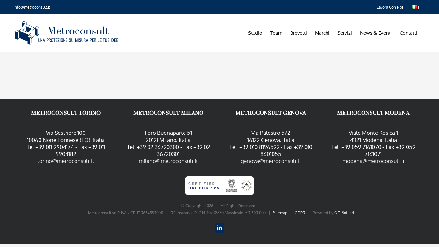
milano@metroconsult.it (168, 161)
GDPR (300, 212)
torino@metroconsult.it (65, 161)
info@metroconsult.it (32, 7)
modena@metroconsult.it (373, 161)
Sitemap (280, 212)
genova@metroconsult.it (271, 161)
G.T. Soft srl (344, 212)
